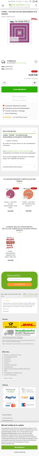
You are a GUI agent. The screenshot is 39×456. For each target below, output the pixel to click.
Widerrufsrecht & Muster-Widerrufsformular (17, 369)
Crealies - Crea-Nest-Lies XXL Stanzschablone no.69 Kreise (10, 205)
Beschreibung (9, 131)
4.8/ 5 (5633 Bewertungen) (15, 117)
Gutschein (7, 359)
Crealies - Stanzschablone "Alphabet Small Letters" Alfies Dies (10, 254)
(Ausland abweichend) (21, 63)
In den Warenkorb (19, 89)
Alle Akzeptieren (19, 447)
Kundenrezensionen (12, 167)
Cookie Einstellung (19, 452)
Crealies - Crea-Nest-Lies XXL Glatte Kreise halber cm (28, 204)
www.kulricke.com (7, 420)
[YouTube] (36, 1)
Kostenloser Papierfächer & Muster (15, 106)
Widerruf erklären (8, 378)
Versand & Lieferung (10, 365)
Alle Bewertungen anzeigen (30, 296)
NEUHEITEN (11, 1)
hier (33, 343)
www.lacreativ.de (7, 418)
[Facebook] (30, 1)
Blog (26, 1)
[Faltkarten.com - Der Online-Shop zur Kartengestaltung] (19, 5)
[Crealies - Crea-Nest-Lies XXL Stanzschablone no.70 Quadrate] (19, 31)
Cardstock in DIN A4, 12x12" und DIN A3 (18, 151)
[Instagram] (33, 1)
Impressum (7, 361)
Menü (3, 5)
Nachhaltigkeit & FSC (10, 357)
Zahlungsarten (8, 367)
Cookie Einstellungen (10, 375)
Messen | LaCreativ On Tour (12, 355)
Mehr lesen (6, 308)
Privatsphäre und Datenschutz (13, 373)
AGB (5, 371)
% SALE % (19, 1)
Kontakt (6, 363)
